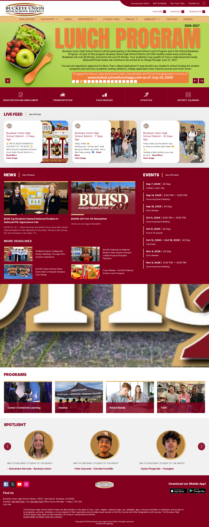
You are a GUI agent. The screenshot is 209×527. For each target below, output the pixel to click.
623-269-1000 (18, 501)
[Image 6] (92, 81)
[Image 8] (100, 81)
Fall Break (150, 244)
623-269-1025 (36, 501)
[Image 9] (104, 81)
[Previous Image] (195, 80)
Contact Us (193, 3)
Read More (11, 155)
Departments (85, 19)
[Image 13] (120, 81)
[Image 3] (81, 81)
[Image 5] (89, 81)
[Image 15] (127, 81)
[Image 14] (123, 81)
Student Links (111, 19)
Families (129, 19)
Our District (48, 19)
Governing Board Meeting (158, 199)
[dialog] (28, 397)
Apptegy (109, 524)
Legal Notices (27, 19)
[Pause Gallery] (7, 80)
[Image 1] (73, 81)
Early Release (152, 210)
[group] (38, 451)
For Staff (172, 19)
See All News (28, 175)
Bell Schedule (160, 3)
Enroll (68, 19)
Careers (188, 19)
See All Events (172, 175)
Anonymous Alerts (140, 3)
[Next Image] (201, 80)
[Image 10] (108, 81)
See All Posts (35, 114)
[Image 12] (116, 81)
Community (150, 19)
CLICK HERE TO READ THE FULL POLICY (42, 517)
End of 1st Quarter (154, 233)
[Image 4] (85, 81)
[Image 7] (96, 81)
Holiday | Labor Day (155, 188)
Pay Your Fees (177, 3)
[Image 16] (131, 81)
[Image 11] (112, 81)
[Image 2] (77, 81)
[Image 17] (135, 81)
